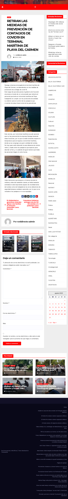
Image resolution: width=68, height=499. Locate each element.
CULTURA (51, 117)
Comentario (7, 269)
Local (9, 17)
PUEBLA (51, 214)
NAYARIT (51, 187)
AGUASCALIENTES (54, 77)
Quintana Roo (52, 223)
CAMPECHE (52, 90)
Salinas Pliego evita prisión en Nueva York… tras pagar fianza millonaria (52, 481)
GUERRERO (52, 152)
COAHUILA (52, 108)
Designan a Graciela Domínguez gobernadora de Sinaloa (56, 46)
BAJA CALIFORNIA (54, 81)
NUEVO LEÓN (52, 192)
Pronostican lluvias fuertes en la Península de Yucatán (52, 471)
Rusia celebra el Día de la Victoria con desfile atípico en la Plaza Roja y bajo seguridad (51, 476)
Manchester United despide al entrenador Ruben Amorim (52, 450)
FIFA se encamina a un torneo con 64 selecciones (54, 431)
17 (50, 311)
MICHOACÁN (52, 174)
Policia (50, 205)
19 (56, 311)
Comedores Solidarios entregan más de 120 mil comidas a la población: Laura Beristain (31, 204)
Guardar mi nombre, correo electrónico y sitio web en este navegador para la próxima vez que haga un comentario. (21, 337)
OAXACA (51, 196)
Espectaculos (52, 139)
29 (65, 314)
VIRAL (50, 276)
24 (50, 314)
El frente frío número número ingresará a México (54, 416)
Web (4, 323)
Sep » (54, 322)
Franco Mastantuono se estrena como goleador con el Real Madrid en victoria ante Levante (51, 436)
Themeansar (4, 452)
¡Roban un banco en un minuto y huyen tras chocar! (56, 38)
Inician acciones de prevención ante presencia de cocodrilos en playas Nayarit (53, 441)
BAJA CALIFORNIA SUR (56, 86)
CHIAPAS (51, 99)
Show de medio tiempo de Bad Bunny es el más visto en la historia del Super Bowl (51, 486)
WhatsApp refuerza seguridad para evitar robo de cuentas (55, 54)
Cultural (50, 121)
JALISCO (51, 165)
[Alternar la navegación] (35, 7)
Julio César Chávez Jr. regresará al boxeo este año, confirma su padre (53, 446)
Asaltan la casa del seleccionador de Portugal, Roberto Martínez (52, 411)
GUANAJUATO (53, 148)
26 (56, 314)
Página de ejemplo (62, 463)
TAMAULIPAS (53, 254)
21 (61, 311)
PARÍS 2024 (52, 201)
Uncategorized (53, 267)
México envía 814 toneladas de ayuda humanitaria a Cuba (51, 459)
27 (59, 314)
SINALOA (51, 240)
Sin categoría (52, 236)
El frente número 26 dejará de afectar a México (54, 423)
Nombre (6, 303)
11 (52, 307)
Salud (50, 227)
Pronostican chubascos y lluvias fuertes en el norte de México (52, 467)
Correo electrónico (9, 313)
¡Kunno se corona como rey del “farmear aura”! (50, 369)
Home (65, 407)
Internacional (52, 161)
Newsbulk (24, 450)
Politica (50, 210)
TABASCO (51, 249)
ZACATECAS (52, 285)
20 (59, 311)
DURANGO (51, 130)
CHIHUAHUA (52, 104)
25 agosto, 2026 (11, 373)
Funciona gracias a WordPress (9, 450)
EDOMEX (51, 134)
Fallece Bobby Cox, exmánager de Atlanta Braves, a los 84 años (51, 427)
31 (50, 317)
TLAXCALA (52, 262)
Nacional (51, 183)
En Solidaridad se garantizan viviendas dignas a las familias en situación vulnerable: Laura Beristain (14, 205)
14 (62, 307)
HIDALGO (51, 157)
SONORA (51, 245)
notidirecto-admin (21, 55)
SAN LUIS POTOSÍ (54, 232)
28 (62, 314)
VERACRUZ (52, 271)
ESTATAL (51, 143)
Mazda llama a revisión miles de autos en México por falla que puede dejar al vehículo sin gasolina (52, 455)
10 (50, 307)
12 (55, 307)
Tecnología (51, 258)
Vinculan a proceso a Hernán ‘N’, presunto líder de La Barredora (53, 494)
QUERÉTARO (52, 218)
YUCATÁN (51, 280)
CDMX (50, 95)
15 (64, 307)
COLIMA (51, 112)
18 (53, 311)
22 (65, 311)
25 (53, 314)
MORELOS (51, 179)
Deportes (51, 126)
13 (58, 307)
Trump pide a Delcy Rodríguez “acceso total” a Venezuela (51, 490)
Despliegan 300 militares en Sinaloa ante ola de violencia (56, 23)
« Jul (49, 322)
